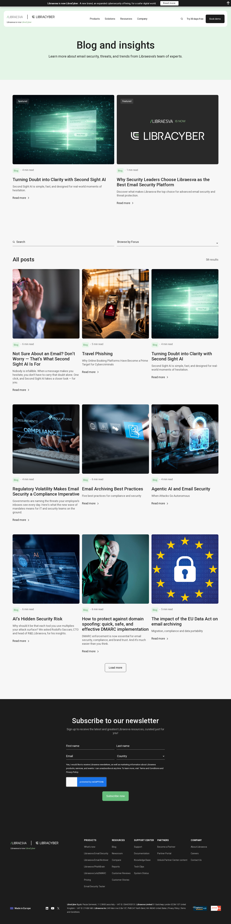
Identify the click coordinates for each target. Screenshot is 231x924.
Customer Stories (120, 880)
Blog (114, 847)
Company (142, 18)
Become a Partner (166, 847)
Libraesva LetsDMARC (95, 873)
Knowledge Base (142, 860)
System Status (141, 873)
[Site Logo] (31, 18)
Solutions (110, 18)
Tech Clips (139, 866)
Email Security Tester (94, 886)
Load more (115, 667)
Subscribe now (115, 796)
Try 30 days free (195, 18)
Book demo (215, 18)
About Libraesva (199, 847)
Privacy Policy (72, 772)
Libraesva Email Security (96, 853)
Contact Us (196, 860)
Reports (116, 866)
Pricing (87, 880)
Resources (126, 18)
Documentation (141, 853)
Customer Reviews (121, 873)
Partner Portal (164, 853)
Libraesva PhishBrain (94, 866)
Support (138, 847)
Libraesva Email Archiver (96, 860)
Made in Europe (23, 908)
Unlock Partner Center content (172, 860)
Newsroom (117, 853)
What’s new (89, 847)
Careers (195, 853)
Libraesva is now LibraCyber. (63, 3)
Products (95, 18)
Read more (19, 197)
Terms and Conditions (150, 768)
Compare (116, 860)
